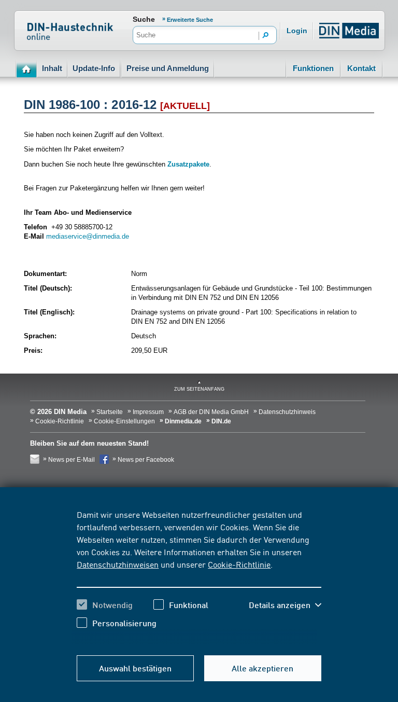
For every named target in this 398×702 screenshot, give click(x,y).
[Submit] (266, 36)
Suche (144, 19)
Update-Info (94, 68)
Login (297, 30)
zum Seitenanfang (199, 389)
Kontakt (361, 68)
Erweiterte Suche (190, 20)
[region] (199, 576)
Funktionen (313, 68)
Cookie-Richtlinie (239, 564)
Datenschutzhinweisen (118, 564)
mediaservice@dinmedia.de (87, 236)
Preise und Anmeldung (167, 68)
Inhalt (52, 68)
